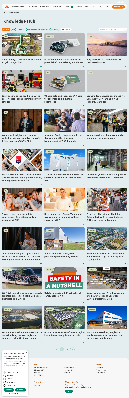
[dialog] (15, 373)
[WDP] (7, 6)
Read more (6, 368)
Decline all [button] (20, 390)
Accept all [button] (9, 390)
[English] (4, 12)
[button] (120, 2)
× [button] (26, 352)
